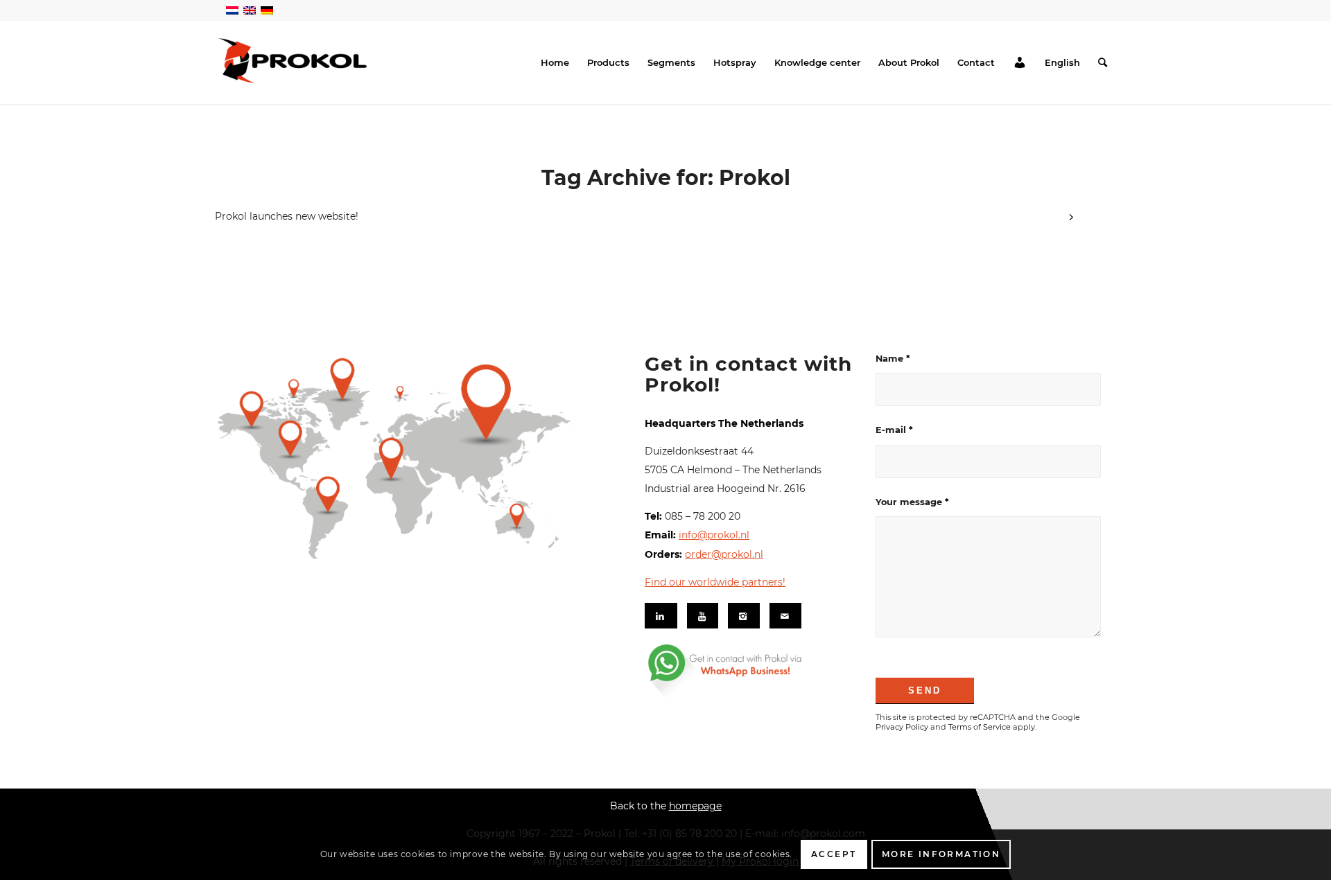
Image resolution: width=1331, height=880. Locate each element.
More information (941, 854)
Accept (833, 854)
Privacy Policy (902, 727)
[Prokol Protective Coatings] (293, 60)
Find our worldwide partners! (715, 582)
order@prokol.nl (724, 554)
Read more (1071, 219)
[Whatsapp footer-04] (751, 671)
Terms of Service (979, 727)
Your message (912, 502)
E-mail (894, 430)
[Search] (1102, 62)
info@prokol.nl (714, 535)
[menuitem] (555, 62)
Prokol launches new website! (286, 216)
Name (893, 358)
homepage (695, 806)
